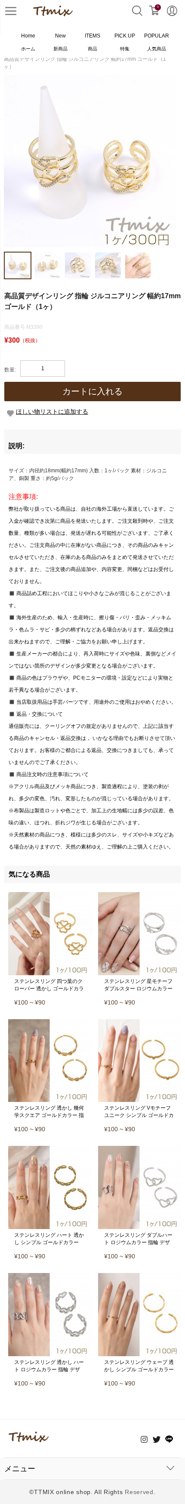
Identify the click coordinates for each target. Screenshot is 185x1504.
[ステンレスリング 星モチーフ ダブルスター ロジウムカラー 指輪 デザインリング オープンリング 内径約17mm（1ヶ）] (139, 895)
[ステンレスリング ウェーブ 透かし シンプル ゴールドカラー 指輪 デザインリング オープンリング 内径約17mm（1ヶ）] (139, 1276)
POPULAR (156, 42)
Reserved (139, 1491)
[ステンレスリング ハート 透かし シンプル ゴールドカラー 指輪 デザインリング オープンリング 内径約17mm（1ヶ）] (49, 1149)
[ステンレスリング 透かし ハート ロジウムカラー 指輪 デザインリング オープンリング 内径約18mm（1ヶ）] (49, 1276)
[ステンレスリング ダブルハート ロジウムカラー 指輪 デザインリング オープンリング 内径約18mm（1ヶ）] (139, 1149)
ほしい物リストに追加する (52, 411)
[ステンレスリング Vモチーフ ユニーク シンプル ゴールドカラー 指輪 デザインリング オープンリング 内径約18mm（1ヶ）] (139, 1022)
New (60, 42)
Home (28, 42)
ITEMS (92, 42)
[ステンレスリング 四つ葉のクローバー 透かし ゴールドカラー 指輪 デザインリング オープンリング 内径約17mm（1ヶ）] (49, 895)
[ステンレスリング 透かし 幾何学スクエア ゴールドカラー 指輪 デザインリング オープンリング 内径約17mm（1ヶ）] (49, 1022)
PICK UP (124, 42)
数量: (10, 370)
